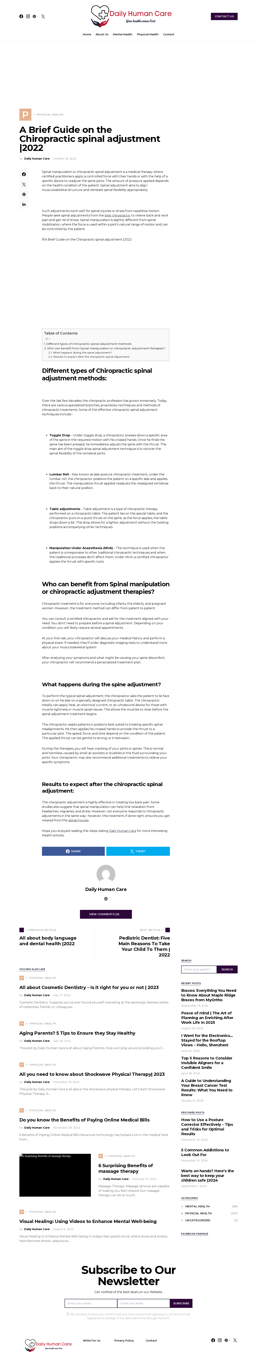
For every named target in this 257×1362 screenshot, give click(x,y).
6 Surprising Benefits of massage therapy (125, 1168)
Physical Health (198, 1213)
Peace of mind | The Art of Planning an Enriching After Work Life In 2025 (207, 1018)
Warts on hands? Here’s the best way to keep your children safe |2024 (207, 1176)
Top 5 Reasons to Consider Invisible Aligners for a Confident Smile (206, 1063)
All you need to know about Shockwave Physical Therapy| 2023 (92, 1074)
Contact (151, 1340)
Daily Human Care (37, 158)
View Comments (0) (104, 914)
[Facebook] (21, 16)
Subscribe (181, 1303)
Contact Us (224, 16)
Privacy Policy (124, 1340)
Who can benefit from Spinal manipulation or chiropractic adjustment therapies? (106, 348)
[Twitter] (43, 16)
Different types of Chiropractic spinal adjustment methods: (89, 344)
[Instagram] (28, 16)
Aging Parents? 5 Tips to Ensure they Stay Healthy (77, 1033)
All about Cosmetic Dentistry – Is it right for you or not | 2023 (89, 987)
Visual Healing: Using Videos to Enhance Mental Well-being (88, 1221)
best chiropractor (118, 215)
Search (227, 969)
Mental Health (197, 1206)
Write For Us (91, 1340)
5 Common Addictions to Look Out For (205, 1152)
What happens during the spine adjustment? (82, 352)
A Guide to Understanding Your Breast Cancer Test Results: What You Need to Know (207, 1087)
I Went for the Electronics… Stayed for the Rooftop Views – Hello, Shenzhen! (207, 1040)
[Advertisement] (128, 68)
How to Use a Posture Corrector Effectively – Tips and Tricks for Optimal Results (207, 1127)
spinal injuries (78, 820)
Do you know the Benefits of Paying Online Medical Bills (84, 1120)
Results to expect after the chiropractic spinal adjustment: (91, 356)
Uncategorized (197, 1220)
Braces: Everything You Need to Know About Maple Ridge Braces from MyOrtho (208, 995)
